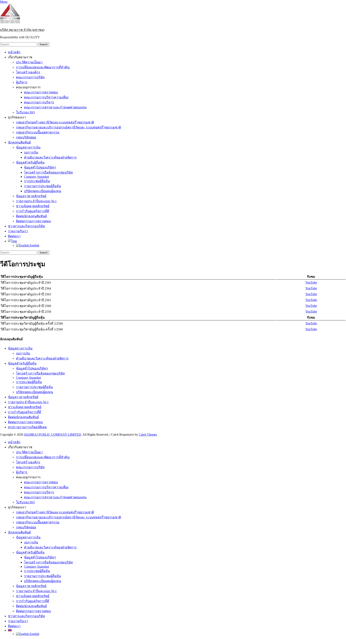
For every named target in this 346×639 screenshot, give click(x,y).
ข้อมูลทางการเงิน (28, 147)
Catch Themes (148, 434)
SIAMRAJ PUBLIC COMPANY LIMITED (52, 434)
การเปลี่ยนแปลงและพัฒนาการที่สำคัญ (43, 67)
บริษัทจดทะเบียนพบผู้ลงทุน (42, 191)
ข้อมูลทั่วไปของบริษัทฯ (40, 167)
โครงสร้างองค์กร (28, 72)
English (34, 245)
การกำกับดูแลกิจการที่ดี (32, 211)
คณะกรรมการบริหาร (39, 102)
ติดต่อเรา (14, 236)
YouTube (311, 282)
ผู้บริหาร (21, 82)
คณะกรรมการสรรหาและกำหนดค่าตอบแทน (55, 107)
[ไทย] (12, 241)
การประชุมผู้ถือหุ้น (37, 181)
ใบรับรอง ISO (25, 112)
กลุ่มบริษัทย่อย (26, 137)
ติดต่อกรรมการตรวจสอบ (33, 221)
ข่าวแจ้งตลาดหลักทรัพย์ (32, 206)
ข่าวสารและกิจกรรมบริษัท (26, 226)
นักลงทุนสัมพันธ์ (19, 142)
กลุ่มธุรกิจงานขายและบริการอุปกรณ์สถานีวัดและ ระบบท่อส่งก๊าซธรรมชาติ (68, 127)
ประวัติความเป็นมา (29, 62)
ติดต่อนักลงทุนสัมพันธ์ (31, 216)
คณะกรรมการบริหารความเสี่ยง (46, 97)
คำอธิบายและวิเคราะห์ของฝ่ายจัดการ (50, 157)
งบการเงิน (31, 152)
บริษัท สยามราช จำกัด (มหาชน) (22, 29)
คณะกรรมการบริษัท (30, 77)
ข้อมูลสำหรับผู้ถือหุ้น (30, 162)
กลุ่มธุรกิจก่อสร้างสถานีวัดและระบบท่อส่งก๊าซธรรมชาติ (55, 122)
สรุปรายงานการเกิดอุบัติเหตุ (27, 427)
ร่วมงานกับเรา (18, 231)
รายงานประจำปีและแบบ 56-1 (36, 201)
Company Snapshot (36, 176)
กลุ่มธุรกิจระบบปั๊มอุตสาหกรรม (37, 132)
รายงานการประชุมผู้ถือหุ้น (42, 186)
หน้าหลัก (14, 52)
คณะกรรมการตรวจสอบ (41, 92)
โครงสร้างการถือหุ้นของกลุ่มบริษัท (48, 172)
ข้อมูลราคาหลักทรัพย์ (31, 196)
